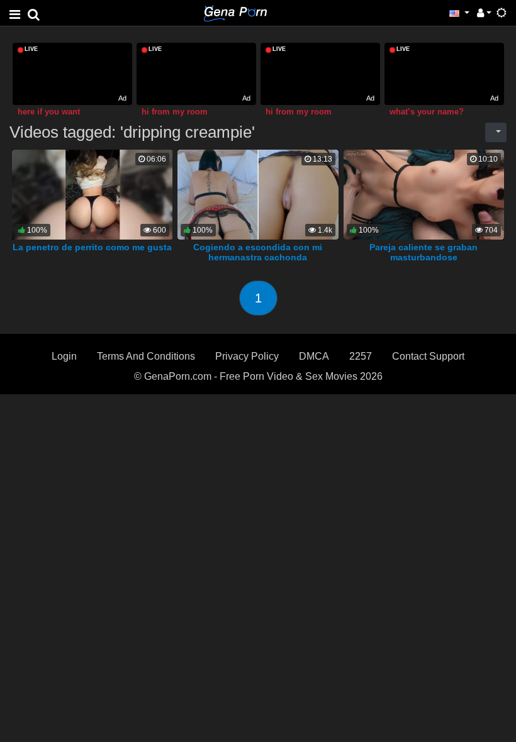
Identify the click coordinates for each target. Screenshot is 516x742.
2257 (360, 356)
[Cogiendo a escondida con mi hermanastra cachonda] (257, 194)
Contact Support (428, 356)
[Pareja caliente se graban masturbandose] (424, 194)
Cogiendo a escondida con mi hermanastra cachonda (257, 252)
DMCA (314, 356)
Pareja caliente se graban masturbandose (423, 252)
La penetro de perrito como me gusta (92, 247)
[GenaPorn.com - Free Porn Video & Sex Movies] (235, 12)
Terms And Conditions (146, 356)
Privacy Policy (247, 356)
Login (64, 356)
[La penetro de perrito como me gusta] (92, 194)
